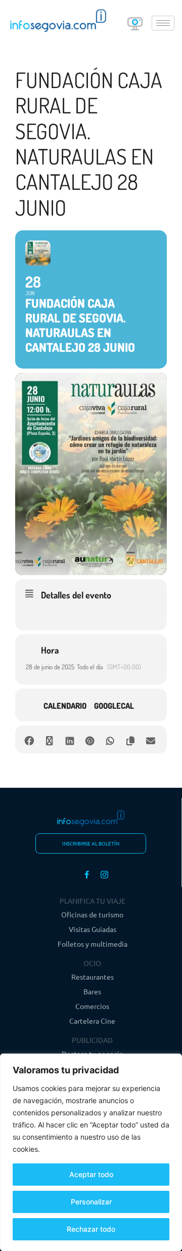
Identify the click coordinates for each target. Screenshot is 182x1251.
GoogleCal (114, 705)
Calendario (64, 705)
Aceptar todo (91, 1174)
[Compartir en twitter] (49, 739)
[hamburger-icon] (163, 23)
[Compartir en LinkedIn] (69, 739)
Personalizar (91, 1201)
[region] (91, 1152)
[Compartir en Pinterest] (90, 739)
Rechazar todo (91, 1229)
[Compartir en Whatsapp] (110, 739)
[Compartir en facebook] (29, 739)
